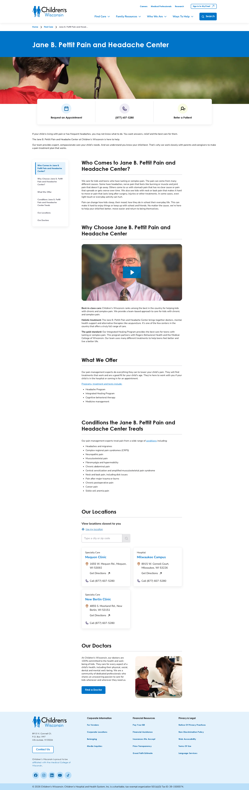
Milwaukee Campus (151, 557)
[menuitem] (50, 168)
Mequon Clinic (95, 557)
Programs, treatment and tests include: (102, 384)
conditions (151, 440)
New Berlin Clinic (98, 599)
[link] (143, 6)
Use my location (94, 529)
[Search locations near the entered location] (126, 538)
